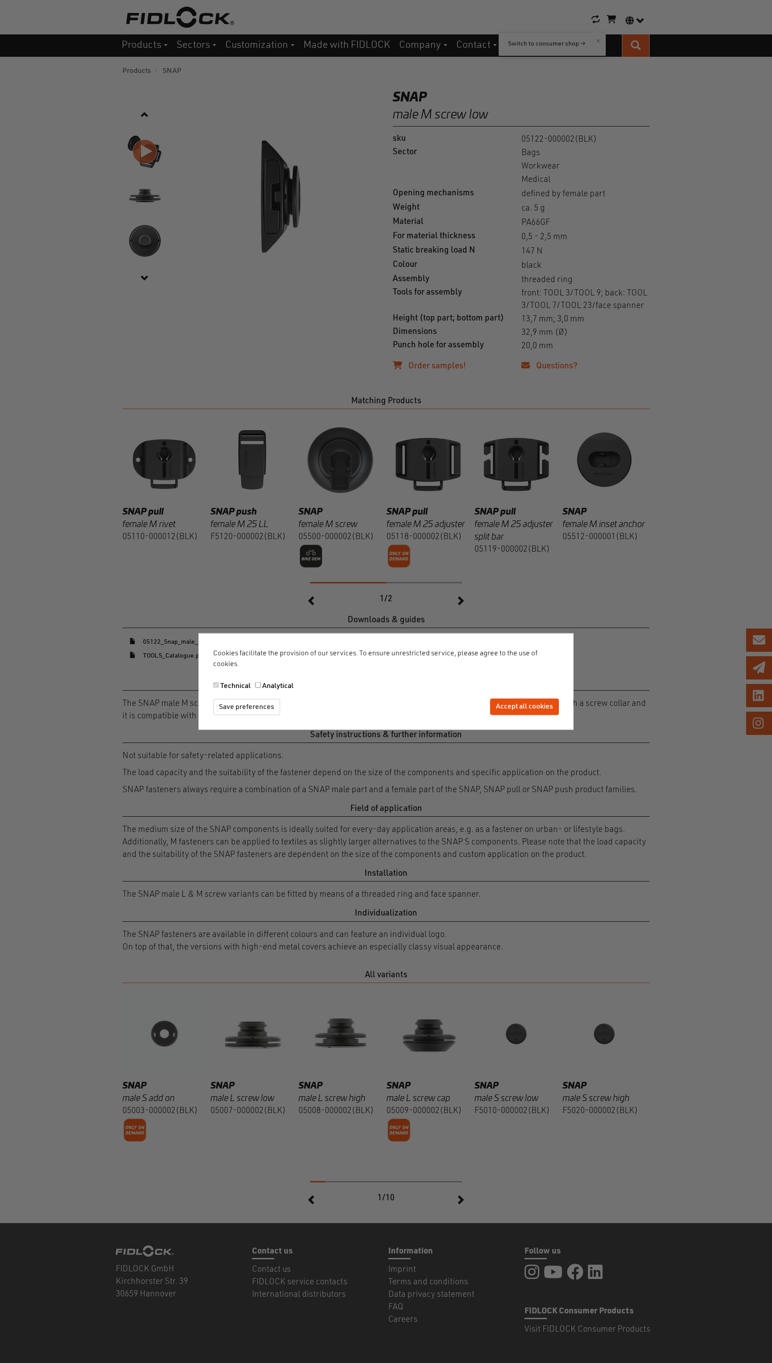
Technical (235, 685)
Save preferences (246, 706)
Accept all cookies (524, 706)
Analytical (278, 685)
